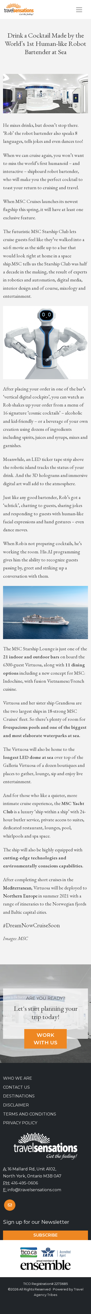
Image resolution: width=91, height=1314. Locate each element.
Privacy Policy (20, 1123)
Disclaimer (16, 1105)
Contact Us (16, 1087)
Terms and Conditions (29, 1114)
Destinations (19, 1096)
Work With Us (45, 1039)
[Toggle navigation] (79, 10)
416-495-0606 (24, 1183)
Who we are (17, 1078)
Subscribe (45, 1235)
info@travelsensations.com (34, 1189)
